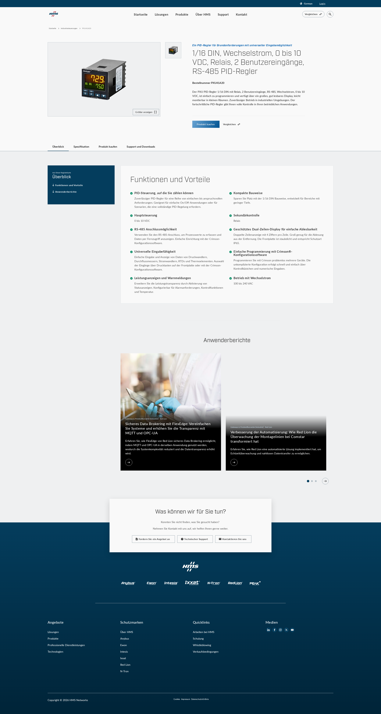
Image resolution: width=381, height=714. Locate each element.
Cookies (177, 699)
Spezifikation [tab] (81, 146)
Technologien (55, 651)
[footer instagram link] (280, 629)
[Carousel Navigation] (325, 481)
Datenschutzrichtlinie (200, 699)
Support (223, 14)
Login (322, 3)
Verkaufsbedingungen (205, 651)
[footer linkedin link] (268, 629)
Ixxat (123, 658)
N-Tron (124, 671)
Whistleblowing (202, 645)
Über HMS (203, 14)
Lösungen (161, 14)
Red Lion (125, 664)
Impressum (185, 699)
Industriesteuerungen (69, 28)
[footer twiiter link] (286, 629)
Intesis (124, 651)
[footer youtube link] (292, 629)
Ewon (123, 645)
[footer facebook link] (274, 629)
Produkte (181, 14)
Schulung (198, 638)
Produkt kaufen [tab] (108, 146)
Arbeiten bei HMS (203, 632)
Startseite (141, 14)
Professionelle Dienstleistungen (66, 645)
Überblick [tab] (58, 146)
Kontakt (241, 14)
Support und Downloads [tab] (141, 146)
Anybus (124, 638)
